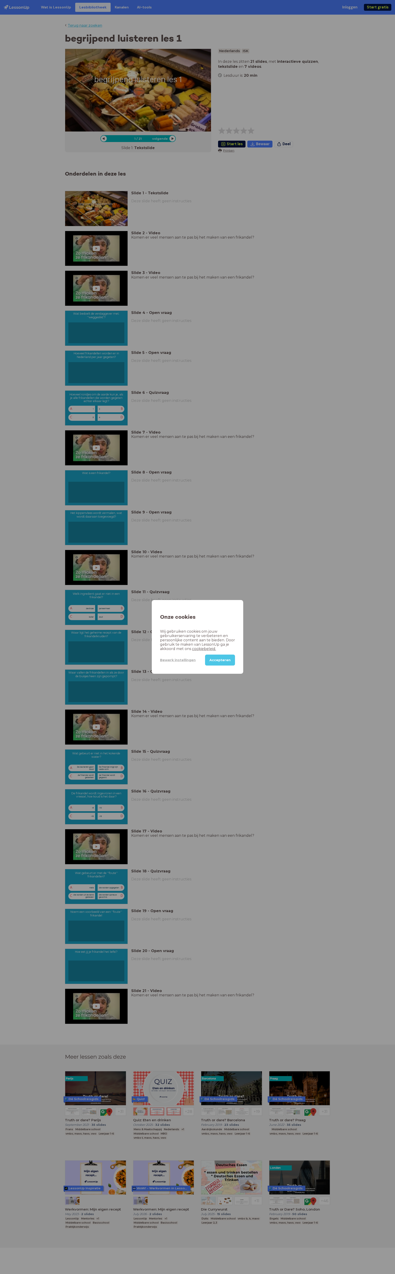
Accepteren (220, 660)
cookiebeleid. (204, 649)
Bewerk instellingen (178, 660)
